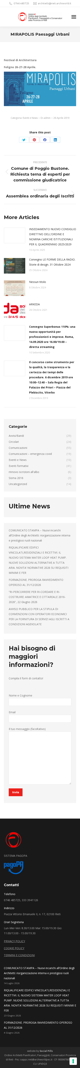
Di (45, 118)
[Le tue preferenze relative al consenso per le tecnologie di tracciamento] (73, 1061)
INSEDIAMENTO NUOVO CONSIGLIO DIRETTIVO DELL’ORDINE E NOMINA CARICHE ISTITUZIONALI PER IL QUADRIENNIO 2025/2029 (52, 236)
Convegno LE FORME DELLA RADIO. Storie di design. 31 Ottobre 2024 (52, 262)
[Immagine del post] (14, 235)
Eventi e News (30, 118)
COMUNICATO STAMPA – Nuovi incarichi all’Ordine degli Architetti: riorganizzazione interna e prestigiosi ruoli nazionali (39, 535)
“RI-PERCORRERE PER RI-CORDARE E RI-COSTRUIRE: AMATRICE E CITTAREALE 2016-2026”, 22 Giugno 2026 (37, 597)
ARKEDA (34, 304)
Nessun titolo (37, 282)
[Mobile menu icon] (73, 17)
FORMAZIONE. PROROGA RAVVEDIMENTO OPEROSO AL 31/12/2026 (36, 582)
